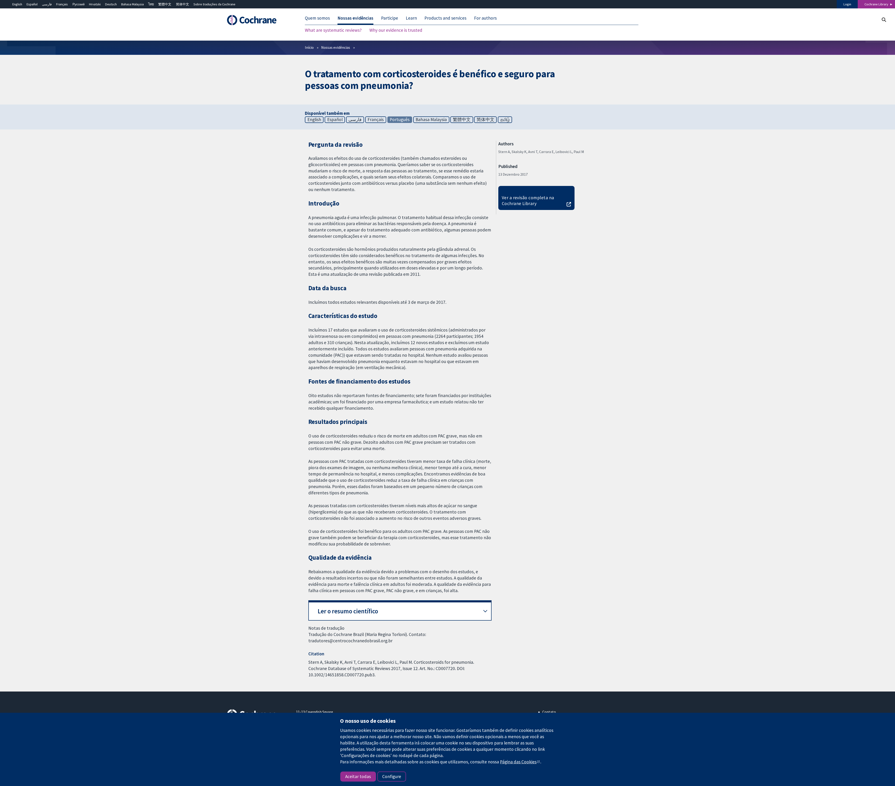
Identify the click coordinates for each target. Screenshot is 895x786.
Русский (78, 4)
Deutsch (111, 4)
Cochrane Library (876, 4)
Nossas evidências (335, 47)
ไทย (151, 4)
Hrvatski (95, 4)
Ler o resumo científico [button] (348, 611)
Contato (549, 711)
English (17, 4)
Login (847, 4)
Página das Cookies (518, 762)
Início (309, 47)
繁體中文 (164, 4)
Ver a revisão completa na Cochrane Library (528, 200)
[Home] (258, 20)
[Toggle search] (883, 19)
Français (62, 4)
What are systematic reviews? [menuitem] (333, 30)
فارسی (47, 4)
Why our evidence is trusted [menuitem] (395, 30)
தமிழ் (505, 119)
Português (400, 119)
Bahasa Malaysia (132, 4)
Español (32, 4)
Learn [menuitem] (411, 18)
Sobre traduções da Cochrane (214, 4)
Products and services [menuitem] (445, 18)
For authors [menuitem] (485, 18)
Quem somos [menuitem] (317, 18)
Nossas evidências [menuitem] (355, 18)
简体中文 (182, 4)
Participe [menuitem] (389, 18)
